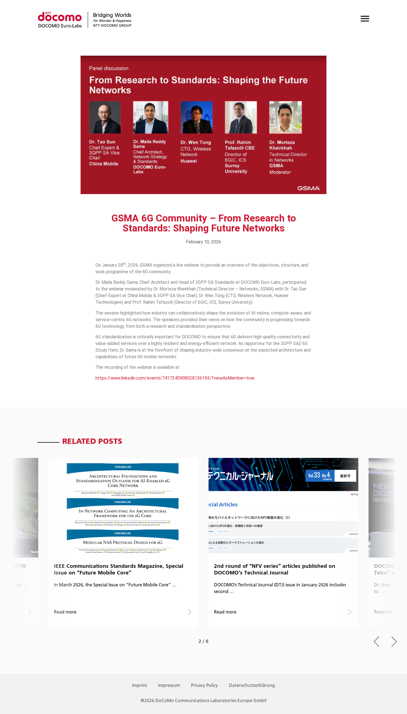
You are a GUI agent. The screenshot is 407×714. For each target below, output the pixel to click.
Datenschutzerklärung (252, 686)
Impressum (169, 686)
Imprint (139, 686)
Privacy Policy (204, 686)
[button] (376, 641)
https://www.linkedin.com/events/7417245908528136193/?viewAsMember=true (175, 378)
